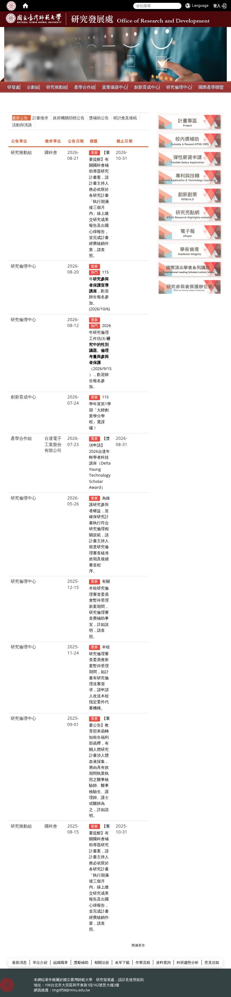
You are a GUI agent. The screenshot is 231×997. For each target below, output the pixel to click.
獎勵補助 (81, 962)
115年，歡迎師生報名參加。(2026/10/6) (99, 290)
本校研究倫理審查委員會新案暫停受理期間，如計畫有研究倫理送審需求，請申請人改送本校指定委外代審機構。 (99, 677)
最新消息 (19, 962)
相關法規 (101, 962)
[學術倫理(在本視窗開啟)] (190, 250)
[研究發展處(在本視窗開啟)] (33, 18)
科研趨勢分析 (188, 962)
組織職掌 (60, 962)
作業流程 (143, 962)
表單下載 (122, 962)
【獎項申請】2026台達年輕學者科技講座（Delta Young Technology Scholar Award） (100, 463)
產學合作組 (84, 87)
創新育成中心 (146, 87)
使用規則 (136, 979)
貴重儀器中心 (114, 87)
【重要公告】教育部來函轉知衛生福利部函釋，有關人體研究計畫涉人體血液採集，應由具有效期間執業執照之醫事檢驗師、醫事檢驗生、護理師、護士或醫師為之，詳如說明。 (99, 767)
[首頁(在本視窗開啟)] (25, 5)
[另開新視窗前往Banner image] (190, 195)
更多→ (138, 945)
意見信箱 (212, 962)
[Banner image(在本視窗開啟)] (190, 121)
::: (222, 31)
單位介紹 (40, 962)
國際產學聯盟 (211, 87)
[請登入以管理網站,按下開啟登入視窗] (11, 5)
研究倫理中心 (179, 87)
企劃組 (33, 87)
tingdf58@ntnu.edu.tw (71, 989)
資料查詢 (163, 962)
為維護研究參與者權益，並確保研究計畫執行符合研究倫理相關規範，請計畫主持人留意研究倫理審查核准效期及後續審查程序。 (99, 534)
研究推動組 (56, 87)
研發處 (13, 87)
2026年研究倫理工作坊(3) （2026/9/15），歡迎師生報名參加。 (100, 356)
